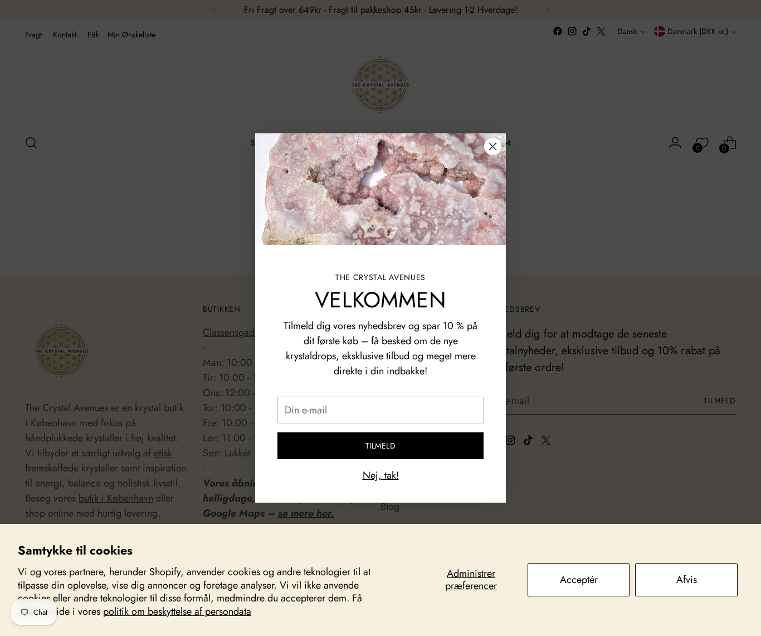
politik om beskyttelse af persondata (177, 611)
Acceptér (579, 579)
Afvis (686, 579)
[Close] (492, 146)
